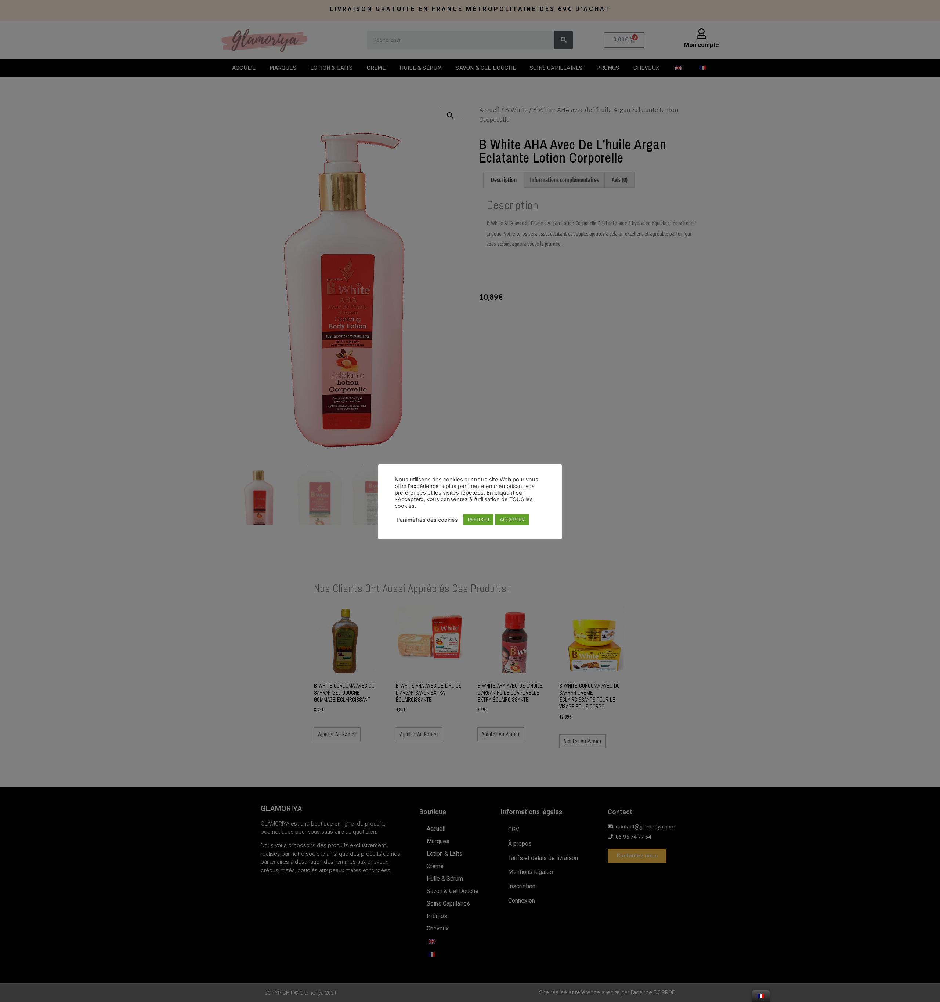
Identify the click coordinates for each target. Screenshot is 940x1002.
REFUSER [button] (478, 519)
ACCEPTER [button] (512, 519)
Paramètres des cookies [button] (427, 520)
